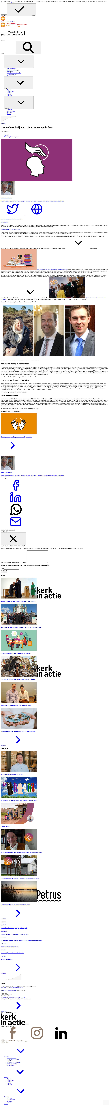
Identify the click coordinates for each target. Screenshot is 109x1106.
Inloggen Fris (4, 990)
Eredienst (6, 135)
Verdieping (3, 123)
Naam (2, 568)
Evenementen (10, 1080)
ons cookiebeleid (10, 2)
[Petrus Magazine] (26, 1024)
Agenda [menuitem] (9, 90)
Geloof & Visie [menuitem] (11, 111)
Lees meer (3, 745)
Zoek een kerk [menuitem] (10, 75)
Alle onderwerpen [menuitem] (11, 68)
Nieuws (9, 1083)
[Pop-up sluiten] (13, 538)
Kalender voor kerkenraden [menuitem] (14, 73)
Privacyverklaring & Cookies (17, 997)
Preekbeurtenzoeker (12, 1063)
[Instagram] (37, 1038)
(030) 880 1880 (4, 987)
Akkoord (33, 15)
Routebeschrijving (5, 997)
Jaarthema (9, 1081)
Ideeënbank (10, 1061)
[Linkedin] (61, 1038)
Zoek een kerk (10, 1065)
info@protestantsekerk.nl (16, 987)
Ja (3, 531)
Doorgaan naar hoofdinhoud (8, 21)
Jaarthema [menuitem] (9, 92)
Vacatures (9, 1084)
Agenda (9, 1079)
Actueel (6, 88)
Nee (7, 531)
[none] (56, 66)
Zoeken (6, 1104)
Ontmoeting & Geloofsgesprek (11, 137)
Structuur (9, 1101)
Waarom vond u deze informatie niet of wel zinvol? (13, 562)
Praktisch (6, 67)
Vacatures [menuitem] (9, 95)
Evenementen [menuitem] (10, 91)
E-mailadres (4, 570)
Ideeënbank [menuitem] (10, 71)
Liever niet (3, 15)
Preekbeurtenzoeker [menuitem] (12, 74)
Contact (9, 1102)
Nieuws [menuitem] (9, 94)
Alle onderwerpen (11, 1058)
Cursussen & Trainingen (13, 1059)
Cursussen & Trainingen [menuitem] (13, 70)
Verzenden (3, 572)
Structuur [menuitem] (9, 112)
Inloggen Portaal (12, 990)
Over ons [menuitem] (9, 109)
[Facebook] (13, 1038)
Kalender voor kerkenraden (14, 1062)
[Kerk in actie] (13, 1024)
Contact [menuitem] (9, 114)
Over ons (6, 108)
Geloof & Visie (11, 1099)
